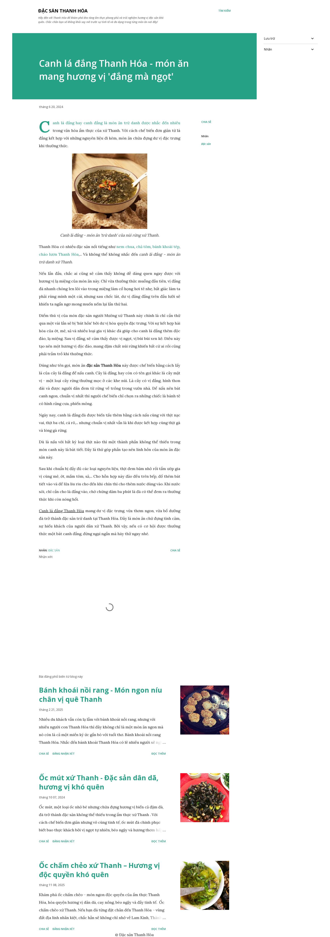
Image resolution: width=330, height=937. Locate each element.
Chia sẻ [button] (206, 122)
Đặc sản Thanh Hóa (63, 10)
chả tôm (143, 246)
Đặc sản (206, 144)
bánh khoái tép (166, 246)
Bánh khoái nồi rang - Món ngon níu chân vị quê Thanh (100, 694)
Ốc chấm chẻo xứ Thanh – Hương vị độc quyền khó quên (99, 870)
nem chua (125, 246)
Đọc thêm (158, 753)
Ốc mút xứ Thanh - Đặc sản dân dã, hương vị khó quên (98, 782)
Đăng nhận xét (64, 753)
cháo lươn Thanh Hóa (59, 254)
